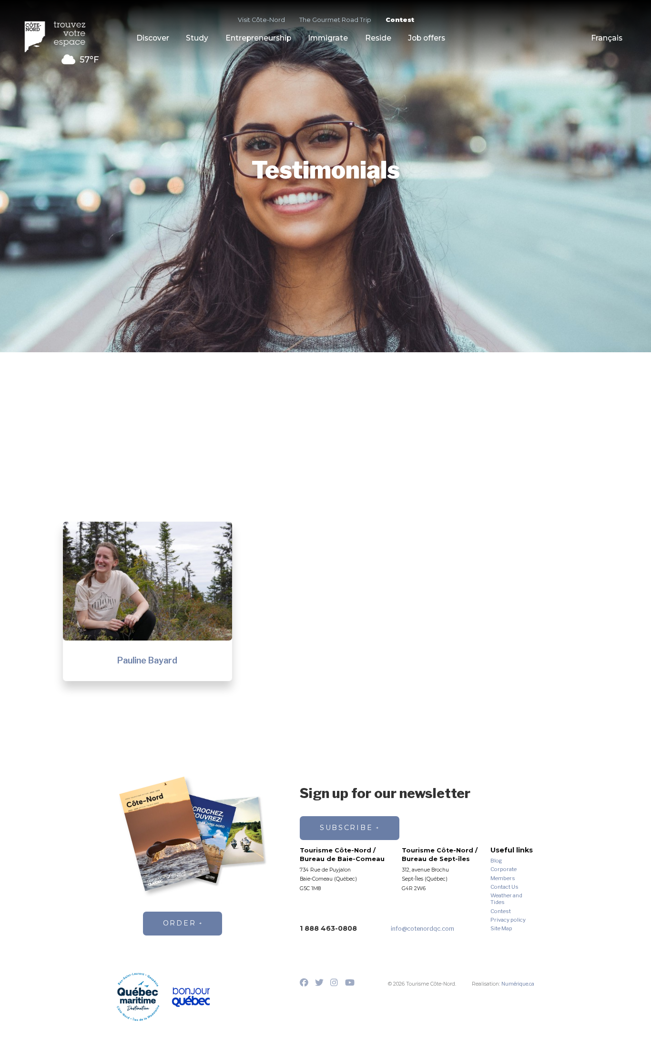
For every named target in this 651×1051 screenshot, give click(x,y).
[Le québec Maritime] (138, 997)
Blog (496, 861)
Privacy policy (508, 920)
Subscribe (346, 827)
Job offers (426, 38)
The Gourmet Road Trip (335, 20)
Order (179, 923)
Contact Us (504, 887)
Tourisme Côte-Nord (59, 37)
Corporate (503, 869)
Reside (378, 38)
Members (502, 878)
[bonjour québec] (191, 998)
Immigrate (328, 38)
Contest (400, 20)
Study (197, 38)
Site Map (501, 928)
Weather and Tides (506, 899)
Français (606, 38)
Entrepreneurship (258, 38)
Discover (152, 38)
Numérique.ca (517, 984)
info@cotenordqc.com (422, 928)
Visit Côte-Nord (261, 20)
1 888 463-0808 (328, 928)
